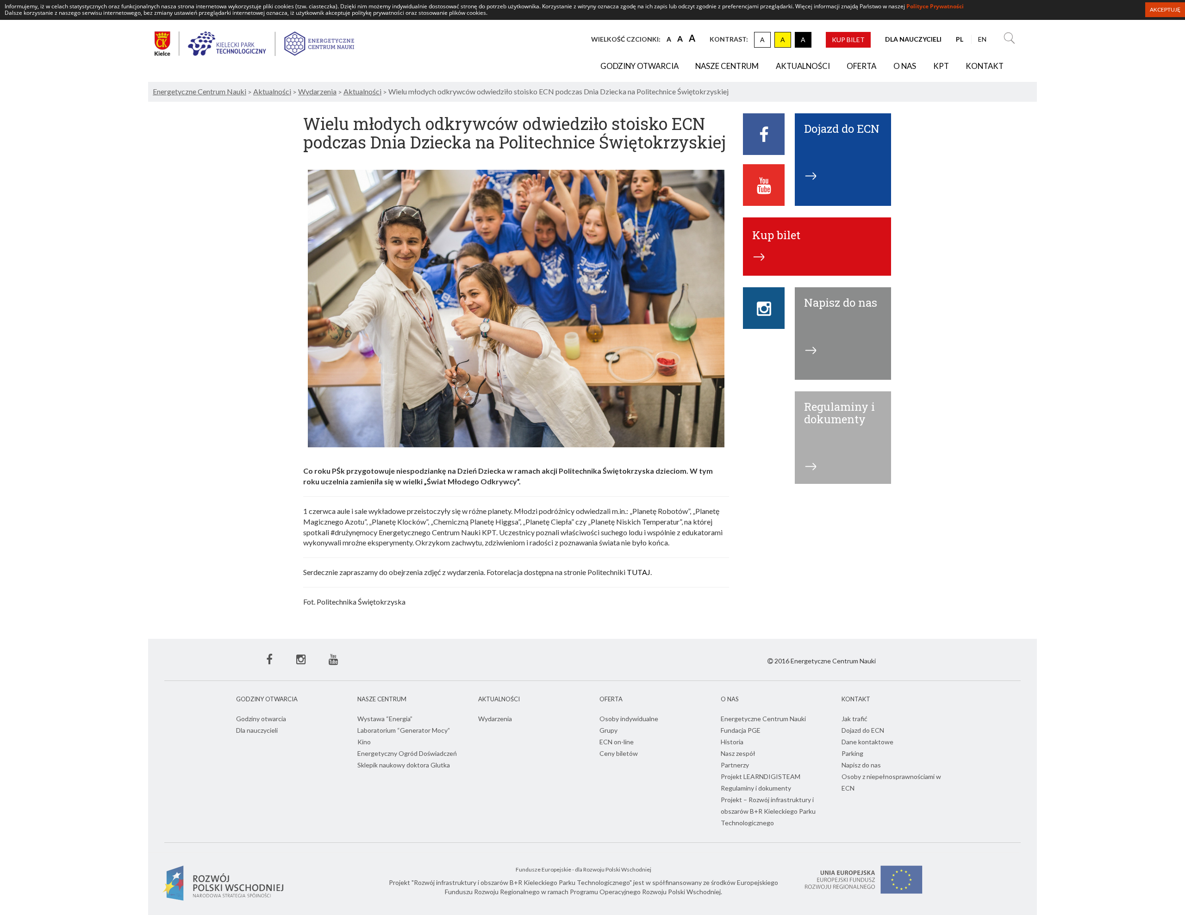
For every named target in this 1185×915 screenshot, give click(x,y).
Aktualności (803, 66)
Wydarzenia (495, 719)
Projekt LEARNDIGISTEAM (760, 776)
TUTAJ (638, 572)
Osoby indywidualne (628, 719)
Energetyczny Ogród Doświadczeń (407, 753)
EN (982, 39)
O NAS (904, 66)
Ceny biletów (618, 753)
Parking (852, 753)
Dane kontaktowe (867, 742)
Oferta (861, 66)
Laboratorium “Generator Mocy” (403, 730)
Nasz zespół (738, 753)
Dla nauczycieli (257, 730)
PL (959, 39)
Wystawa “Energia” (384, 719)
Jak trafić (854, 719)
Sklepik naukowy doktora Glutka (403, 765)
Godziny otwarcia (639, 66)
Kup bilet (848, 39)
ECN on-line (616, 742)
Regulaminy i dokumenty (756, 788)
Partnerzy (735, 765)
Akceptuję (1165, 9)
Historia (732, 742)
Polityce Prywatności (935, 6)
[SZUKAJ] (1009, 39)
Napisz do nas (861, 765)
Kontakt (985, 66)
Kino (364, 742)
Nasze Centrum (727, 66)
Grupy (608, 730)
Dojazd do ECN (863, 730)
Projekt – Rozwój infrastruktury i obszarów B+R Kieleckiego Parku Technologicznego (768, 811)
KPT (941, 66)
